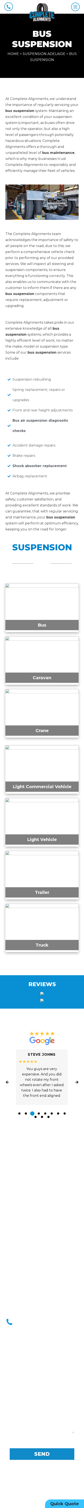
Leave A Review (42, 1135)
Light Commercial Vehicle (42, 786)
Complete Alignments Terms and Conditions (42, 1477)
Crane (42, 730)
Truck (42, 945)
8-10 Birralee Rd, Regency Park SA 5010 (47, 1281)
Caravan (42, 677)
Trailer (42, 892)
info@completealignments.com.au (45, 1302)
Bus (42, 625)
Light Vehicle (42, 839)
